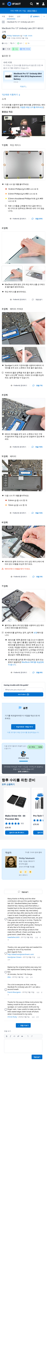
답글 (36, 937)
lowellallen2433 (13, 937)
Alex (9, 977)
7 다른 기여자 (27, 36)
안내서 (11, 16)
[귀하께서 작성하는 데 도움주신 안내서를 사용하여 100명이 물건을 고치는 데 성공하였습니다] (25, 872)
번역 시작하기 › (23, 771)
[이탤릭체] (10, 1036)
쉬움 (16, 49)
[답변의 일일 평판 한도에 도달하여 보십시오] (21, 872)
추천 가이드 (26, 49)
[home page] (14, 4)
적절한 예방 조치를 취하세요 (31, 107)
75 (13, 43)
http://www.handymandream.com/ (21, 954)
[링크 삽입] (18, 1036)
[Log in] (43, 4)
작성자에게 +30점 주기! (24, 727)
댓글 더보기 (24, 1025)
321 (21, 43)
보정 (35, 632)
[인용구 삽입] (22, 1036)
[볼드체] (6, 1036)
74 (28, 43)
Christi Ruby (12, 1017)
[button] (31, 4)
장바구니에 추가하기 (16, 832)
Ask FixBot (22, 694)
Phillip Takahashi (13, 36)
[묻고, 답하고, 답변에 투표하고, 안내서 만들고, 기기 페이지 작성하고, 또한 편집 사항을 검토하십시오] (30, 872)
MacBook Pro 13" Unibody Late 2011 (21, 22)
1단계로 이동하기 (10, 94)
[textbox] (23, 1046)
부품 (3, 16)
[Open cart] (37, 4)
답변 (18, 16)
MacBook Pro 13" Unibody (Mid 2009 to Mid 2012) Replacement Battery (28, 76)
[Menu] (3, 4)
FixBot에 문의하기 (19, 219)
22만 (6, 43)
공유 (9, 960)
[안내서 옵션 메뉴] (44, 16)
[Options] (3, 22)
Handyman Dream (14, 957)
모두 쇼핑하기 (8, 784)
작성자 (8, 852)
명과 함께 (38, 852)
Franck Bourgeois (14, 992)
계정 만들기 (32, 10)
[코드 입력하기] (14, 1036)
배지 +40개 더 (23, 875)
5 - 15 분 (7, 49)
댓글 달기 (23, 684)
